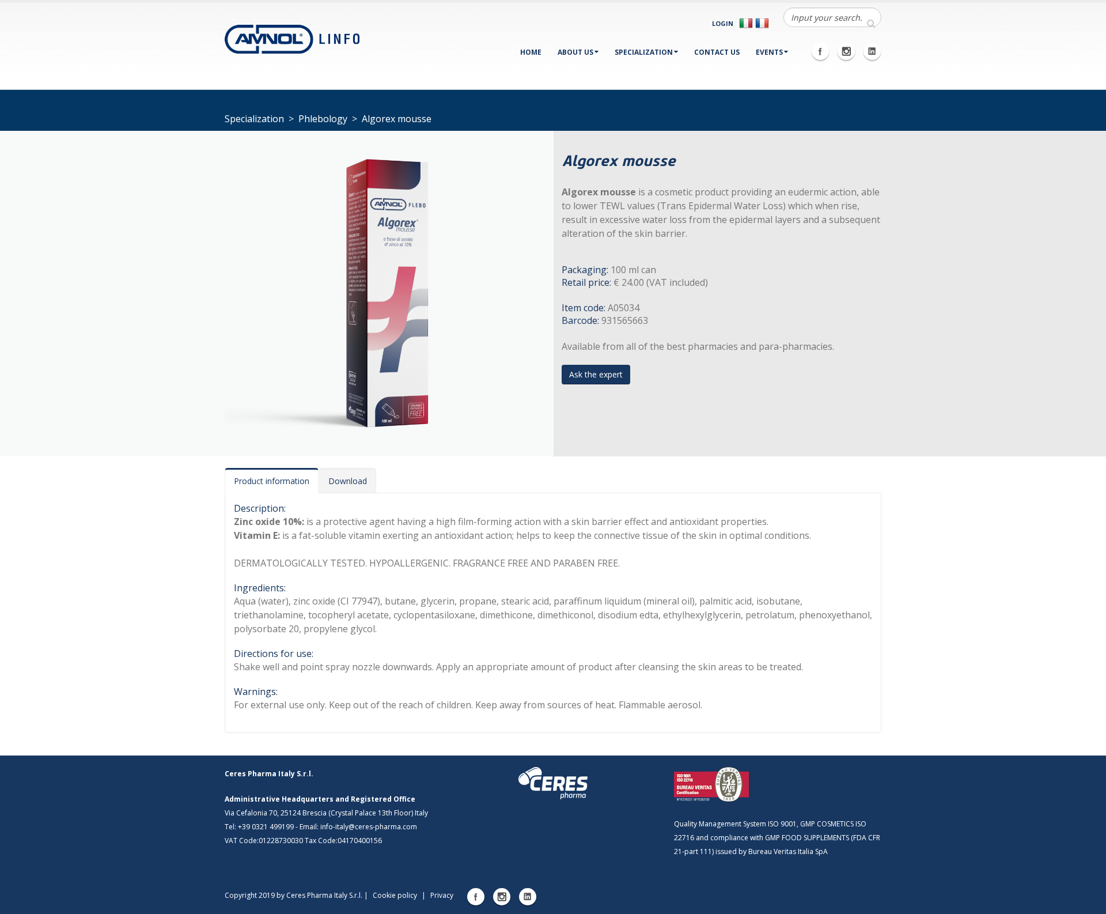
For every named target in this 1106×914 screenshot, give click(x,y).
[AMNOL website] (292, 38)
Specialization (644, 52)
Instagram (846, 51)
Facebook (820, 51)
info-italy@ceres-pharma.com (368, 827)
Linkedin (872, 51)
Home (530, 52)
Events (769, 52)
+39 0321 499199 (266, 827)
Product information (271, 480)
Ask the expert (596, 374)
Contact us (717, 52)
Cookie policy (395, 895)
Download (347, 480)
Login (722, 23)
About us (575, 52)
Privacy (441, 895)
